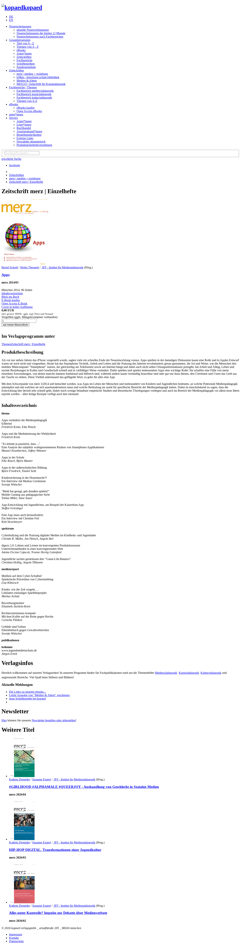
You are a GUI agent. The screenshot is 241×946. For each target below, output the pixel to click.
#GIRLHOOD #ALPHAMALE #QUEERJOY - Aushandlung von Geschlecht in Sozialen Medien (84, 787)
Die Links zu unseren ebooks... (27, 691)
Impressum (15, 934)
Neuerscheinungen (20, 26)
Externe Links (25, 138)
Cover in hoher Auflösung (17, 306)
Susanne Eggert (41, 779)
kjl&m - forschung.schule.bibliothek (38, 77)
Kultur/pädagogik (211, 672)
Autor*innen (24, 53)
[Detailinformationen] (23, 776)
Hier (4, 720)
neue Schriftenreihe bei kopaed (27, 698)
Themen (6, 344)
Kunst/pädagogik (189, 672)
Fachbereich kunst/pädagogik (34, 94)
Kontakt (14, 937)
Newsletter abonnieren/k (31, 141)
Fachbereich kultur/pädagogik (34, 97)
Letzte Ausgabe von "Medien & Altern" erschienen (39, 695)
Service (13, 117)
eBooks (21, 50)
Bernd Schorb (10, 267)
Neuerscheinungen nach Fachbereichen (40, 36)
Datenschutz (16, 941)
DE (11, 16)
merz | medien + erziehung (32, 73)
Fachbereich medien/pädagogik (35, 90)
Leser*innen (24, 124)
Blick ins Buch (10, 296)
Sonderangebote (26, 67)
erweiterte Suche (11, 158)
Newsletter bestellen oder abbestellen (54, 720)
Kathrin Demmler (19, 779)
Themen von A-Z (27, 101)
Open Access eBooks (29, 111)
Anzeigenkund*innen (29, 131)
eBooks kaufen (25, 107)
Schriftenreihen (26, 63)
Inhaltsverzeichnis (12, 293)
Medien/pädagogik (166, 672)
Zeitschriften (24, 57)
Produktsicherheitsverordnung (34, 145)
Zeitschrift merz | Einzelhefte (26, 181)
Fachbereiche (24, 60)
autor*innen (16, 114)
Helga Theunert (29, 267)
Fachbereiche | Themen (23, 87)
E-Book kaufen (11, 300)
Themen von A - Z (28, 46)
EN (11, 20)
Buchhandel (24, 128)
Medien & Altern (27, 80)
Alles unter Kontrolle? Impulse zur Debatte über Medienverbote (58, 913)
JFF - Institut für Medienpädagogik (62, 267)
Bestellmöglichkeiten (29, 134)
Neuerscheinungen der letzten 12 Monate (41, 33)
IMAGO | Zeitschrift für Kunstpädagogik (41, 84)
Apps (6, 275)
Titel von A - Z (25, 43)
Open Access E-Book (14, 303)
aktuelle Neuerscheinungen (33, 29)
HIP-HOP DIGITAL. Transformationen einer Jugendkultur (55, 850)
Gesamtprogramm (19, 40)
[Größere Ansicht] (25, 264)
